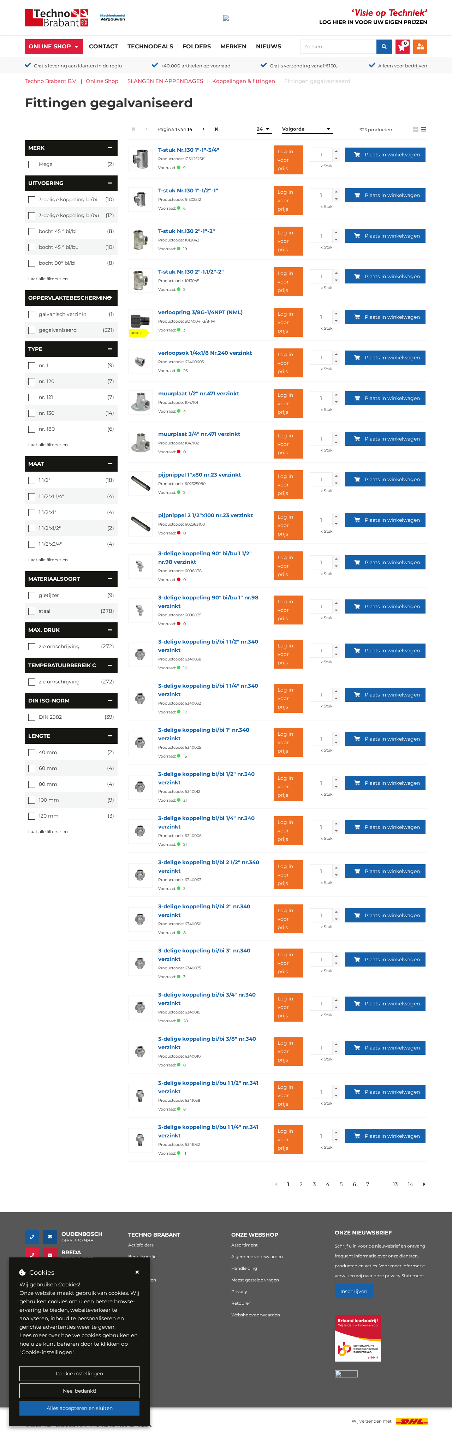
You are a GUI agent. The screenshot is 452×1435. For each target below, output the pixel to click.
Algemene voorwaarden (257, 1256)
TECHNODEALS (150, 46)
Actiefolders (141, 1245)
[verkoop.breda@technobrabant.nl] (52, 1255)
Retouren (241, 1303)
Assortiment (244, 1245)
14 (410, 1184)
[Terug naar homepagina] (56, 17)
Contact (103, 46)
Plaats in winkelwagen (392, 154)
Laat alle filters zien (48, 278)
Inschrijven (353, 1291)
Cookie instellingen (79, 1373)
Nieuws (268, 46)
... (381, 1184)
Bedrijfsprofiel (142, 1256)
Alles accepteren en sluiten (80, 1408)
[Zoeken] (384, 47)
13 (395, 1184)
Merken (233, 46)
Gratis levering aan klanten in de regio (78, 65)
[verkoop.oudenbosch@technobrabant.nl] (52, 1237)
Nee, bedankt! (79, 1391)
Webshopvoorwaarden (255, 1314)
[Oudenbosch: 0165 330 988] (34, 1237)
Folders (197, 46)
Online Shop (50, 46)
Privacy (239, 1291)
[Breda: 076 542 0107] (34, 1255)
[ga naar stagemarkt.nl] (358, 1342)
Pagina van (174, 129)
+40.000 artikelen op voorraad (196, 65)
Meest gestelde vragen (255, 1279)
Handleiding (244, 1268)
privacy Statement (404, 1275)
